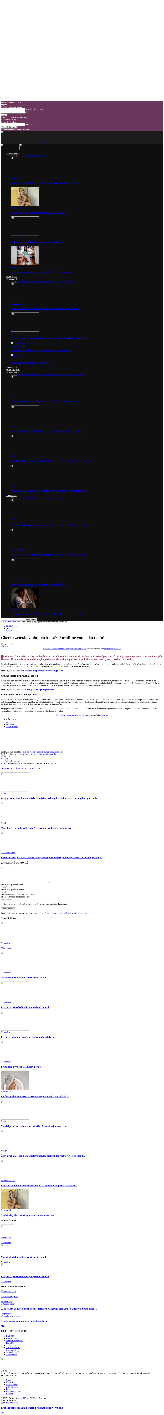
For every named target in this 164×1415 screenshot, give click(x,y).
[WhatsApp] (33, 739)
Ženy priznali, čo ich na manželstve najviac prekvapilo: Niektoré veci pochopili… (53, 525)
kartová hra (103, 715)
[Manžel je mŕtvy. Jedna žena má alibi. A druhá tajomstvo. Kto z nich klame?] (25, 394)
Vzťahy (47, 498)
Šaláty (72, 281)
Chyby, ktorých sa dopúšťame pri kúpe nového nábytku (33, 754)
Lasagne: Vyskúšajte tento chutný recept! (32, 362)
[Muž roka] (15, 941)
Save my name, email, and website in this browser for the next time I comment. (35, 904)
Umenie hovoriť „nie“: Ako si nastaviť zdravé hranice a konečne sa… (47, 614)
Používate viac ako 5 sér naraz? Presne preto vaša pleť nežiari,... (35, 1096)
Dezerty (28, 281)
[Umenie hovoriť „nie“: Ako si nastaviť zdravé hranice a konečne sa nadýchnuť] (25, 607)
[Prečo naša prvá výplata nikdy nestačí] (15, 1059)
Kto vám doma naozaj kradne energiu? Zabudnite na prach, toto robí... (39, 1185)
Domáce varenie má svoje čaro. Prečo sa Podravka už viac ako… (45, 308)
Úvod (3, 622)
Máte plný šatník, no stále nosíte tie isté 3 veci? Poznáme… (42, 272)
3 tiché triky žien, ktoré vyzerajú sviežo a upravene (38, 212)
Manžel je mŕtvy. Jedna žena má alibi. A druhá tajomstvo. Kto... (35, 1126)
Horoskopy (35, 498)
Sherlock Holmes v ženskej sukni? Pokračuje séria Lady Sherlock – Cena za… (52, 461)
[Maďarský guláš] (8, 1291)
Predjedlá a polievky (44, 281)
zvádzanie (10, 724)
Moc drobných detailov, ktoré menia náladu (24, 977)
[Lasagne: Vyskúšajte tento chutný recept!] (15, 355)
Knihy (33, 375)
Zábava (62, 375)
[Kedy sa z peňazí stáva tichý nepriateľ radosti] (15, 1000)
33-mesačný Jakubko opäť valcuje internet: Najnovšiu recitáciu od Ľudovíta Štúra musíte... (49, 1308)
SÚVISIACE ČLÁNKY (11, 768)
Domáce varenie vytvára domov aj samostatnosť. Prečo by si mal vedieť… (50, 338)
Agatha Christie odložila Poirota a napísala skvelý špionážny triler (46, 431)
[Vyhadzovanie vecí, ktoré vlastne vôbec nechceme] (25, 235)
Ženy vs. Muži (56, 498)
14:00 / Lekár (11, 368)
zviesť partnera (12, 726)
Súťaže (51, 375)
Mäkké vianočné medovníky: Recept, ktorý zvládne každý (41, 350)
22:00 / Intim (11, 496)
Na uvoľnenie (11, 1382)
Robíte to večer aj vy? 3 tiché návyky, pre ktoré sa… (38, 584)
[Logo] (10, 149)
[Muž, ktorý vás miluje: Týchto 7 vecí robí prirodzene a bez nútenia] (15, 820)
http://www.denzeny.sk (10, 761)
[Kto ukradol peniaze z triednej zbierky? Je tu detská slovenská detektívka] (25, 483)
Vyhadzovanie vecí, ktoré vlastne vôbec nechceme (37, 242)
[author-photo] (5, 756)
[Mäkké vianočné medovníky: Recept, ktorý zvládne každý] (23, 343)
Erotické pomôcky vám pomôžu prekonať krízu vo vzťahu (32, 1407)
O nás (8, 1380)
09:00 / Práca (11, 277)
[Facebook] (5, 739)
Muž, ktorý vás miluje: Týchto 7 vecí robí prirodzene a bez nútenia (36, 828)
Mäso (34, 281)
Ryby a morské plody (61, 281)
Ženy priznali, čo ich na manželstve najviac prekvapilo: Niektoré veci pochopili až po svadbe (49, 798)
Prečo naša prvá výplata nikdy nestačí (21, 1066)
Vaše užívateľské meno (34, 109)
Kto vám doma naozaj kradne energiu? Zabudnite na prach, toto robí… (49, 554)
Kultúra (39, 375)
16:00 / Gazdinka (13, 370)
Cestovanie (21, 375)
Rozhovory (80, 375)
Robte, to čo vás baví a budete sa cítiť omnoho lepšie (40, 752)
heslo (27, 112)
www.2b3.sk (23, 1398)
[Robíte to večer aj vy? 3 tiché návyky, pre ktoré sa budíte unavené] (25, 577)
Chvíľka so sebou (24, 498)
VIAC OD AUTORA (31, 768)
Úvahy (56, 375)
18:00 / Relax (11, 372)
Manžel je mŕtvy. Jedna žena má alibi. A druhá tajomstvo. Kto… (45, 401)
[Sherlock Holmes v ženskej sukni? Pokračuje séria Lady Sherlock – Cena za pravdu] (25, 454)
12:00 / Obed (11, 279)
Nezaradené (6, 943)
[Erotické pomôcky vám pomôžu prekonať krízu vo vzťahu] (9, 1403)
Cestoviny (21, 281)
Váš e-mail (29, 124)
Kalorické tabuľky (13, 1391)
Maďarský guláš (9, 1296)
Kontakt (9, 1394)
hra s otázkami (80, 649)
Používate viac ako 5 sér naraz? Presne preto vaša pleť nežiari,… (45, 183)
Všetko (14, 156)
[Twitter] (14, 739)
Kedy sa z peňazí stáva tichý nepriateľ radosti (25, 1007)
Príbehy (44, 156)
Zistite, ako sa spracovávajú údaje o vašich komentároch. (67, 913)
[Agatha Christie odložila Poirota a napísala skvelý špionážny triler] (25, 424)
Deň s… (20, 156)
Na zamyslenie (12, 1384)
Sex (42, 498)
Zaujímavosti (70, 375)
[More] (42, 740)
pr (7, 722)
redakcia (4, 759)
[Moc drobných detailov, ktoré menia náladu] (15, 970)
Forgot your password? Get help (14, 117)
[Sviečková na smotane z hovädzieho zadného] (11, 1316)
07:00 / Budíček (12, 153)
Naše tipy (37, 156)
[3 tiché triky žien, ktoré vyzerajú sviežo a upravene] (25, 205)
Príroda (45, 375)
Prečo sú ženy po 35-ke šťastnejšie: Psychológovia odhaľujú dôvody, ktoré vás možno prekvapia (51, 857)
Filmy (28, 375)
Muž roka (6, 948)
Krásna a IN (29, 156)
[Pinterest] (23, 739)
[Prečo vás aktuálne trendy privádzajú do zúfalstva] (15, 1030)
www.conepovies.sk (112, 649)
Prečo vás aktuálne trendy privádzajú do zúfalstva (27, 1037)
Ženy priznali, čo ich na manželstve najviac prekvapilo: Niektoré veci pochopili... (43, 1155)
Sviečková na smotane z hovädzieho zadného (24, 1321)
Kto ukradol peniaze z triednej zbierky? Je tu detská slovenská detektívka (50, 490)
